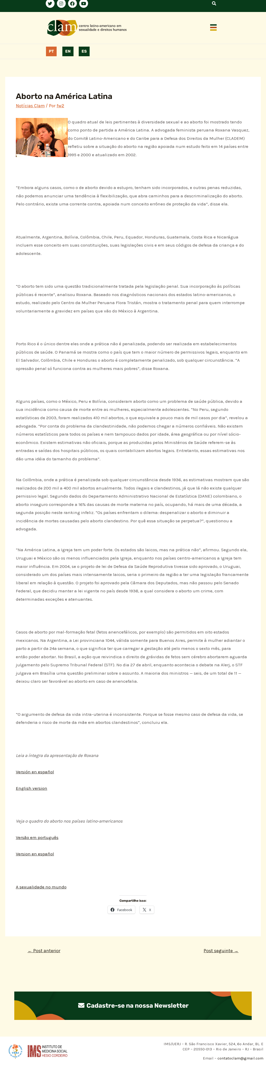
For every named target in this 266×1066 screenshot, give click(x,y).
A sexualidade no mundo (41, 886)
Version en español (35, 853)
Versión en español (35, 771)
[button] (213, 28)
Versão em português (37, 837)
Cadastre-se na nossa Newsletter (137, 1005)
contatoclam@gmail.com (239, 1058)
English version (31, 788)
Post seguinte (221, 951)
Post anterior (44, 951)
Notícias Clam (30, 105)
